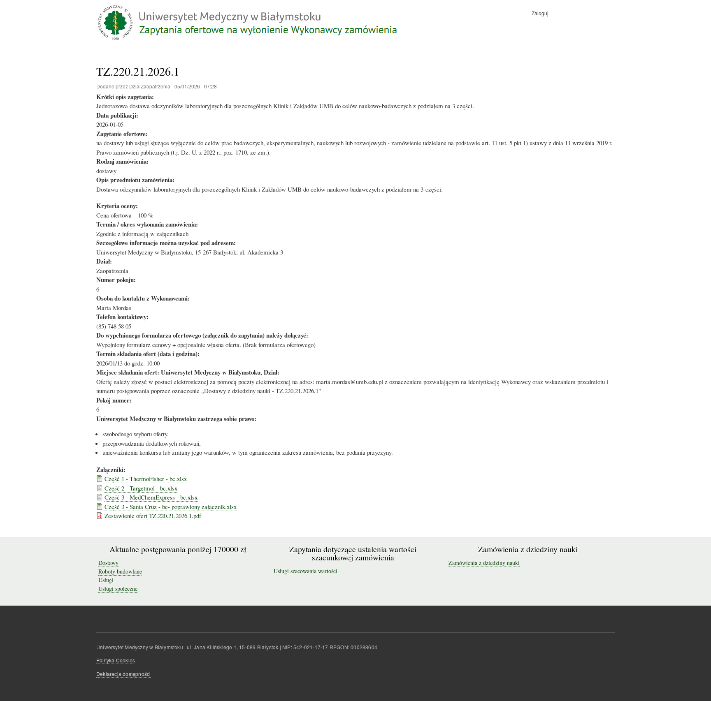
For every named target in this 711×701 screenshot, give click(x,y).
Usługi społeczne (117, 588)
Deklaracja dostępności (123, 673)
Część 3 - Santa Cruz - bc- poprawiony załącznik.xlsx (171, 506)
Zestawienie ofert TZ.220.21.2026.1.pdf (153, 515)
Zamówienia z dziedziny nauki (484, 563)
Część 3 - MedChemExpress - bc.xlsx (151, 497)
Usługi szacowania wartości (305, 571)
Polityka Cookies (115, 660)
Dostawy (108, 563)
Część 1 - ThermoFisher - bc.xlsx (146, 478)
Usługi (106, 580)
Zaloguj (540, 12)
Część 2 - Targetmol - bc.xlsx (141, 488)
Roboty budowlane (120, 571)
